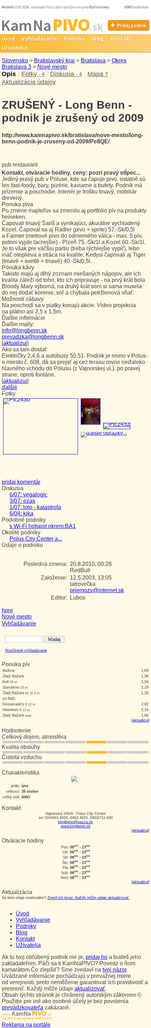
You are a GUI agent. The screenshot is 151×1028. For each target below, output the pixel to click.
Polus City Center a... (35, 539)
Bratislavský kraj (54, 60)
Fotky (33, 73)
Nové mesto (52, 67)
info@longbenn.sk (24, 330)
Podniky (74, 38)
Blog (98, 38)
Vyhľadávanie (39, 38)
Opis (9, 73)
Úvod (22, 914)
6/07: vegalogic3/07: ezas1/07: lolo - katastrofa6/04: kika (35, 504)
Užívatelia (28, 945)
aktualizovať (89, 989)
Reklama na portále (26, 1025)
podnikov (136, 7)
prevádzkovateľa (22, 1007)
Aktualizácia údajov (29, 82)
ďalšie (9, 387)
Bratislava (93, 60)
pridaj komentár (21, 482)
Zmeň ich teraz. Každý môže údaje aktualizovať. (88, 897)
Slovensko (15, 60)
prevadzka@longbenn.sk (33, 337)
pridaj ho (96, 957)
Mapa (97, 73)
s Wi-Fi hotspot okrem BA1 (42, 526)
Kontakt (121, 38)
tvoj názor (114, 970)
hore (7, 610)
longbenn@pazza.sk (75, 822)
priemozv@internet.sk (97, 590)
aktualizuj (140, 720)
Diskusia (66, 73)
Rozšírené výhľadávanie (26, 650)
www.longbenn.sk (76, 826)
